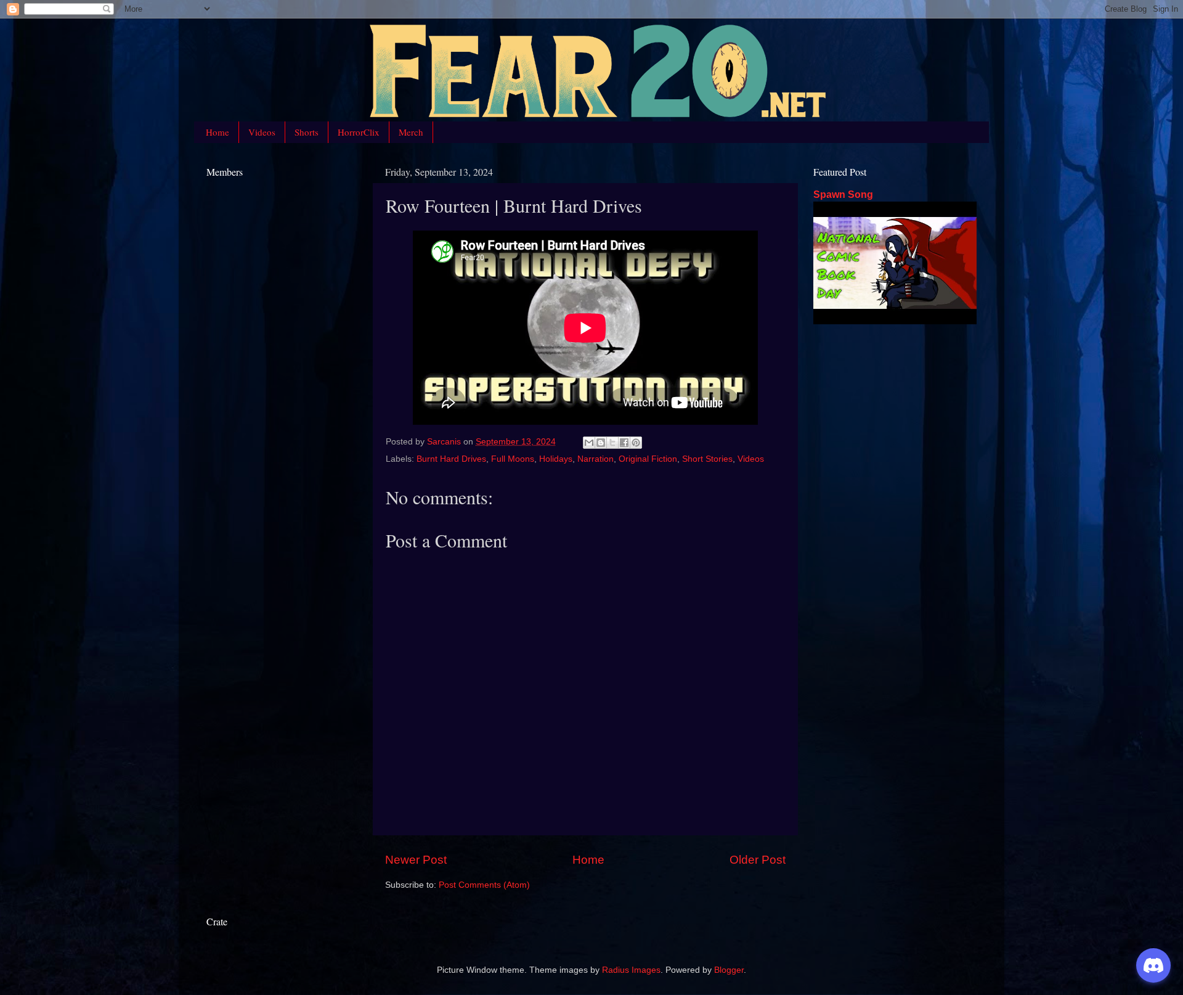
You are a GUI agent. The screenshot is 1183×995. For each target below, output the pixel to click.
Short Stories (707, 459)
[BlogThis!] (601, 442)
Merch (411, 132)
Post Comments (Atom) (484, 885)
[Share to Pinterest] (636, 442)
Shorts (307, 132)
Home (217, 132)
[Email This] (589, 442)
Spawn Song (843, 194)
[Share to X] (612, 442)
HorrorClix (359, 132)
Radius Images (631, 970)
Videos (261, 132)
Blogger (729, 970)
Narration (595, 459)
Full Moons (512, 459)
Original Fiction (648, 459)
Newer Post (416, 859)
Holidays (555, 459)
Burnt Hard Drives (451, 459)
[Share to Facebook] (624, 442)
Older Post (758, 859)
